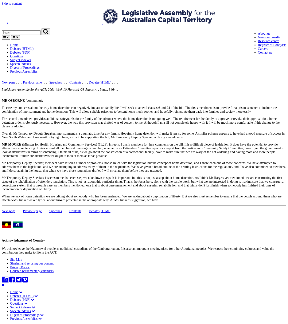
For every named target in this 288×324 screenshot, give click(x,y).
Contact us (265, 52)
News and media (269, 37)
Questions (16, 56)
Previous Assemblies (24, 71)
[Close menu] (3, 285)
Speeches (55, 82)
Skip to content (12, 3)
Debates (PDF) (20, 52)
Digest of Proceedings (24, 67)
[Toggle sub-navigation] (21, 292)
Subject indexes (20, 60)
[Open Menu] (6, 37)
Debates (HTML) (22, 48)
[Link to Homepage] (144, 17)
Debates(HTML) (100, 82)
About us (264, 33)
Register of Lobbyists (272, 45)
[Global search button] (46, 31)
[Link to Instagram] (5, 281)
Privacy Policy (20, 267)
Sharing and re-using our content (32, 263)
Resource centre (268, 41)
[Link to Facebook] (12, 281)
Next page (8, 82)
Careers (263, 48)
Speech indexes (20, 64)
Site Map (16, 259)
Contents (75, 82)
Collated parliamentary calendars (32, 271)
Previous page (32, 82)
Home (14, 45)
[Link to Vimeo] (25, 281)
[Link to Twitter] (19, 281)
